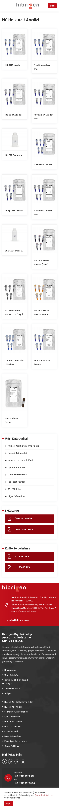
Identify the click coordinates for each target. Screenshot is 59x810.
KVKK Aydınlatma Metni (15, 741)
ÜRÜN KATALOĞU (23, 518)
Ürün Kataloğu (11, 675)
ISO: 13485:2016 (23, 567)
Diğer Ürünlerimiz (16, 496)
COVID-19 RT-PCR (24, 529)
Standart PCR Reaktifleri (20, 460)
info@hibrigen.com (18, 620)
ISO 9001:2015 (22, 556)
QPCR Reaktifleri (16, 467)
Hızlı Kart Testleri (16, 481)
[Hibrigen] (27, 6)
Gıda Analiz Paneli (17, 474)
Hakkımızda (10, 670)
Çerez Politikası (11, 746)
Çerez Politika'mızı (44, 795)
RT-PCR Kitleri (15, 489)
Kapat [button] (9, 803)
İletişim (7, 693)
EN (53, 5)
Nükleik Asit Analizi (17, 453)
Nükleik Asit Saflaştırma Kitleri (23, 445)
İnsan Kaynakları (12, 688)
